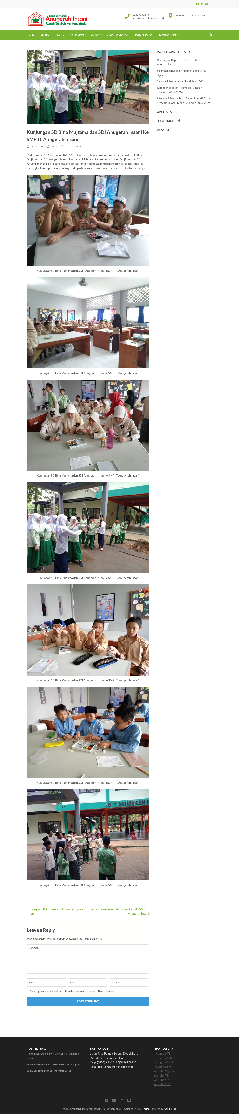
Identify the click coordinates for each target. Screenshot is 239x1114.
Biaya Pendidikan (117, 34)
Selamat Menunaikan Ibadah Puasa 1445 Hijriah (53, 1064)
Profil (60, 34)
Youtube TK (161, 1075)
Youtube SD (161, 1080)
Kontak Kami (167, 34)
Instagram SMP (163, 1062)
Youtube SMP (162, 1084)
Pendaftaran (144, 34)
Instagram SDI (163, 1058)
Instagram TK (162, 1053)
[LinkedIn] (202, 4)
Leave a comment (74, 146)
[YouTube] (211, 4)
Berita (45, 34)
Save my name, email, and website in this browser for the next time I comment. (73, 991)
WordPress (170, 1109)
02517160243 (141, 14)
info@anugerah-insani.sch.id (148, 17)
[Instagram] (206, 4)
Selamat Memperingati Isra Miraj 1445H (181, 81)
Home (30, 34)
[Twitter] (197, 4)
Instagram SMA (163, 1066)
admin (54, 146)
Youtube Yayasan (164, 1071)
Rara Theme (143, 1109)
